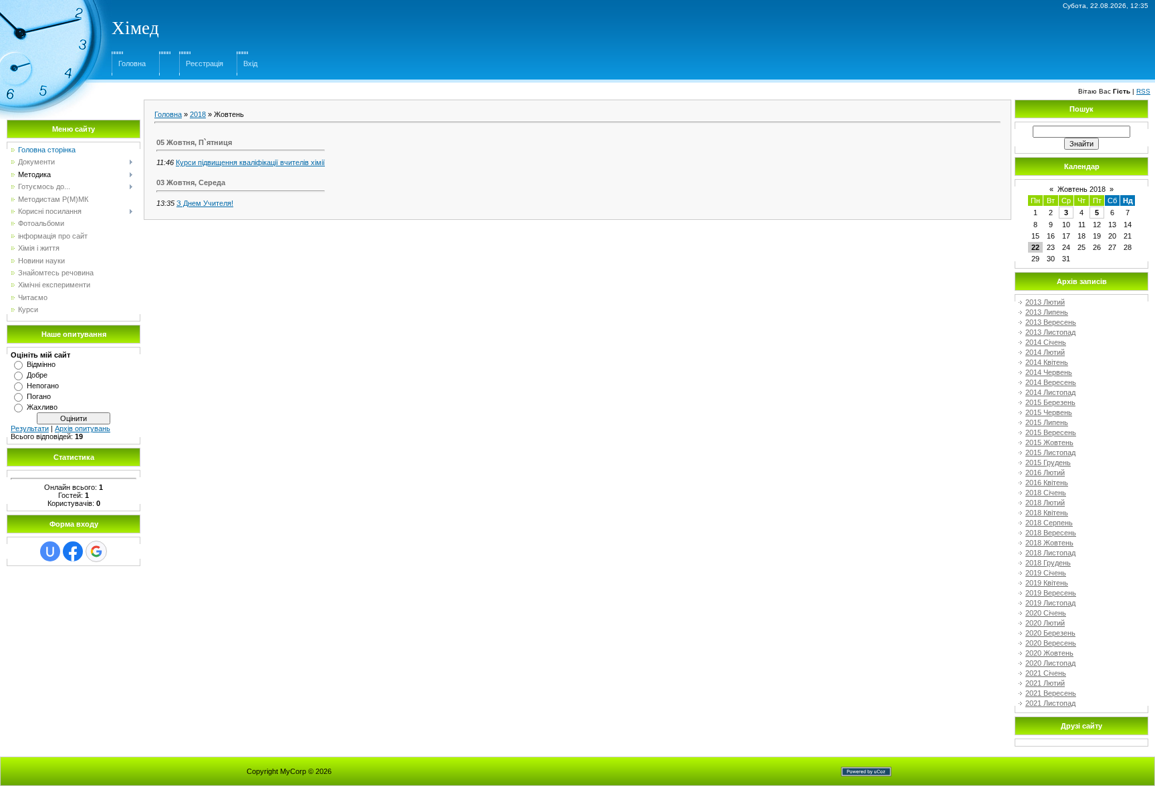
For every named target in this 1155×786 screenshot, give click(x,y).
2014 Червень (1048, 372)
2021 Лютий (1045, 683)
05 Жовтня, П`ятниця (194, 142)
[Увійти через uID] (50, 551)
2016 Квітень (1046, 483)
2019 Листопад (1050, 603)
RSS (1143, 91)
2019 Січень (1045, 573)
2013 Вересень (1050, 322)
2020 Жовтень (1049, 653)
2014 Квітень (1046, 362)
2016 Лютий (1045, 473)
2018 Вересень (1050, 533)
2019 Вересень (1050, 593)
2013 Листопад (1050, 332)
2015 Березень (1050, 402)
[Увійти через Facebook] (73, 551)
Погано (39, 396)
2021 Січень (1045, 673)
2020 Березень (1050, 633)
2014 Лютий (1045, 352)
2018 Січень (1045, 493)
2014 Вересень (1050, 382)
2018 (198, 114)
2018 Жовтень (1049, 543)
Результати (30, 428)
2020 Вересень (1050, 643)
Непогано (43, 386)
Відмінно (41, 364)
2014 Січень (1045, 342)
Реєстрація (204, 63)
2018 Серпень (1049, 523)
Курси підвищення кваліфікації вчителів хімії (250, 162)
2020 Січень (1045, 613)
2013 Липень (1046, 312)
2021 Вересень (1050, 693)
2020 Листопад (1050, 663)
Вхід (250, 63)
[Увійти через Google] (96, 551)
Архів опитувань (82, 428)
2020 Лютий (1045, 623)
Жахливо (42, 407)
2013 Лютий (1045, 302)
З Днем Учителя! (204, 203)
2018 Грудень (1048, 563)
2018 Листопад (1050, 553)
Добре (37, 375)
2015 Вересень (1050, 432)
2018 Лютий (1045, 503)
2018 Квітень (1046, 513)
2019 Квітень (1046, 583)
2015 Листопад (1050, 452)
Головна (132, 63)
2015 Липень (1046, 422)
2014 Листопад (1050, 392)
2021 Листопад (1050, 703)
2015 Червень (1048, 412)
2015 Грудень (1048, 462)
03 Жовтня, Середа (190, 182)
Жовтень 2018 (1081, 189)
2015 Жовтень (1049, 442)
